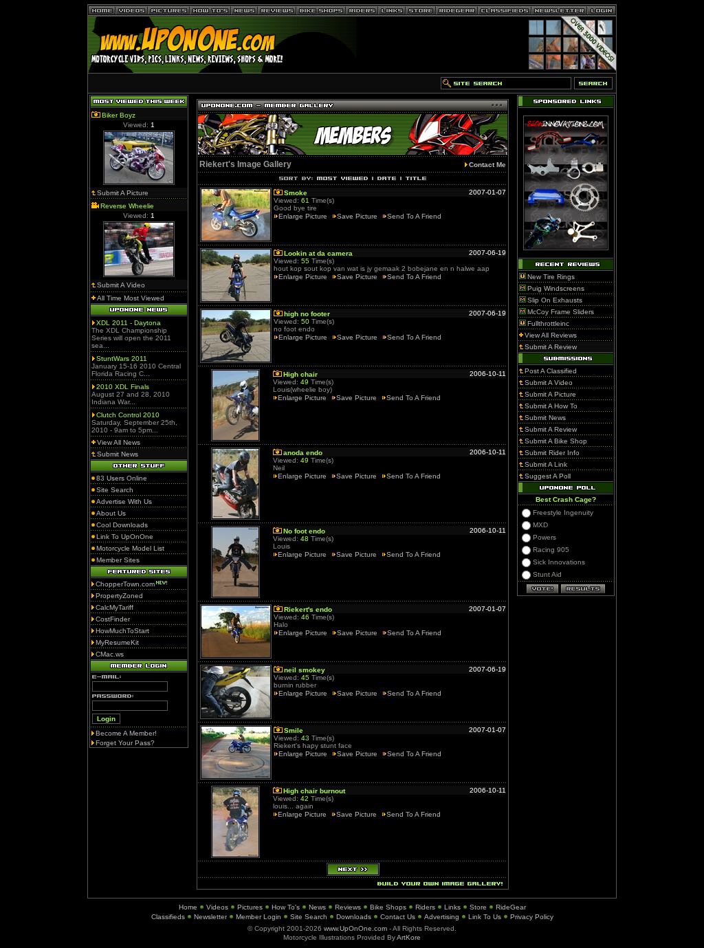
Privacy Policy (531, 917)
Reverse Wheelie (127, 206)
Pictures (250, 907)
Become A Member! (126, 733)
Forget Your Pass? (125, 743)
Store (478, 907)
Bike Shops (388, 907)
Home (188, 907)
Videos (217, 907)
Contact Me (487, 164)
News (317, 907)
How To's (286, 907)
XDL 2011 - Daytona (128, 323)
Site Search (308, 917)
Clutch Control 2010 (128, 415)
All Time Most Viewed (130, 298)
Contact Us (397, 917)
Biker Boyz (118, 115)
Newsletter (210, 917)
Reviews (348, 907)
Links (452, 907)
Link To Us (484, 917)
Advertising (441, 917)
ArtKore (409, 937)
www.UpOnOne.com (355, 928)
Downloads (353, 917)
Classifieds (168, 917)
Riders (425, 907)
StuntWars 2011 (121, 358)
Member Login (258, 917)
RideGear (511, 907)
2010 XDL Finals (122, 386)
